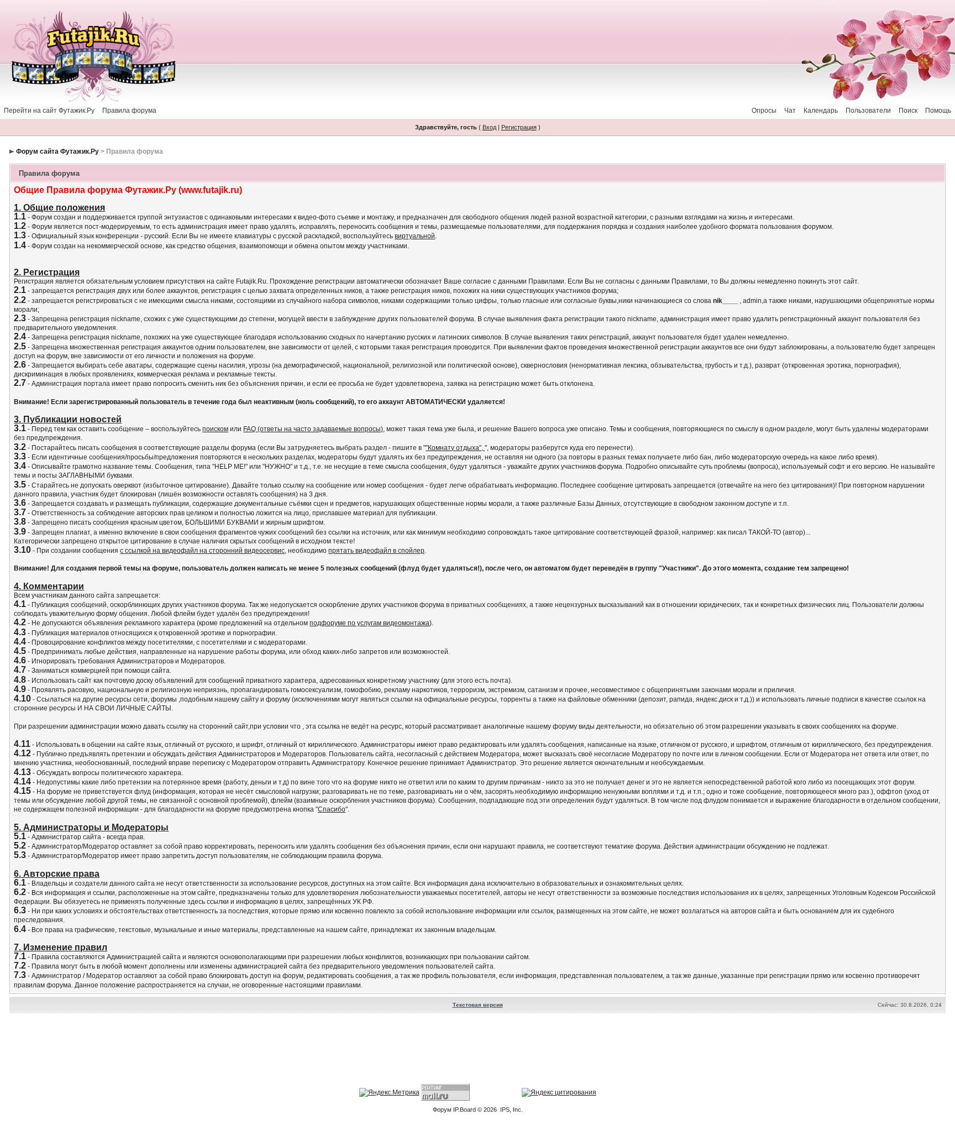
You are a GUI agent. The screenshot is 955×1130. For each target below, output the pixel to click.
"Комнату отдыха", (455, 448)
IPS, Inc (510, 1109)
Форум (442, 1109)
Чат (790, 110)
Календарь (821, 110)
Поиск (908, 110)
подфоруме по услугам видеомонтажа (369, 623)
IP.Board (464, 1109)
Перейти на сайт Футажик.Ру (49, 110)
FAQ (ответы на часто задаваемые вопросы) (313, 429)
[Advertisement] (477, 1050)
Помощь (938, 110)
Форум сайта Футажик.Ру (57, 151)
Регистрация (519, 127)
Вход (489, 127)
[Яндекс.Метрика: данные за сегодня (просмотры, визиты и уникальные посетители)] (389, 1092)
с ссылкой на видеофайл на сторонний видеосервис (202, 550)
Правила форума (129, 110)
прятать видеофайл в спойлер (376, 550)
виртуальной (415, 236)
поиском (215, 429)
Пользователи (868, 110)
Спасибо (331, 809)
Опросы (764, 110)
